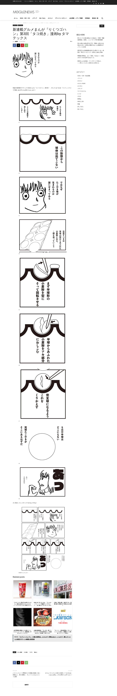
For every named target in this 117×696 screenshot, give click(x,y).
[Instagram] (96, 4)
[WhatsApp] (26, 45)
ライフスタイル (82, 91)
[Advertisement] (71, 11)
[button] (102, 18)
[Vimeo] (101, 4)
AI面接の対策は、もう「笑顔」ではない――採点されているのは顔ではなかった (91, 56)
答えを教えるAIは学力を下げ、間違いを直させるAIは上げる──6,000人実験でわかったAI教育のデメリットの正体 (91, 45)
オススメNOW (81, 83)
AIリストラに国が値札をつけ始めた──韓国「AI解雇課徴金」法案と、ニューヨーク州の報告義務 (91, 39)
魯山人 (35, 652)
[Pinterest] (22, 45)
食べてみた (20, 25)
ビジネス (80, 86)
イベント (80, 78)
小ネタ (79, 96)
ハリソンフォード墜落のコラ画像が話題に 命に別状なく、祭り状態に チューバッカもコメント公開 (26, 674)
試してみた (81, 106)
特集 (79, 104)
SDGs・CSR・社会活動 (84, 75)
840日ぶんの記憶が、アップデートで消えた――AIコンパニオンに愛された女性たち (89, 62)
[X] (99, 4)
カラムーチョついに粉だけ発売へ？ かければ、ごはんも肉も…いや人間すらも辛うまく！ (58, 674)
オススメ (19, 23)
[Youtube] (103, 4)
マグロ (31, 652)
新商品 (79, 99)
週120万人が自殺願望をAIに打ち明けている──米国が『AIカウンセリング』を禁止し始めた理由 (91, 51)
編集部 (16, 41)
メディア (80, 88)
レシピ (79, 93)
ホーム (14, 23)
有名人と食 (81, 101)
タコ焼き (26, 652)
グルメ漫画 (19, 652)
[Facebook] (94, 4)
